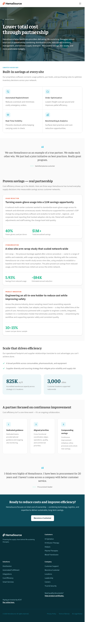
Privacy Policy (51, 614)
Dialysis (47, 547)
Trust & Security (50, 586)
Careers (47, 582)
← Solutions (8, 19)
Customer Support (52, 566)
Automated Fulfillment (11, 570)
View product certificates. (54, 596)
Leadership (49, 578)
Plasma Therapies (51, 550)
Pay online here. (9, 602)
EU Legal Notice (77, 614)
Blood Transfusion (51, 554)
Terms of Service (64, 614)
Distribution (7, 566)
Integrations (7, 574)
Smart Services (8, 582)
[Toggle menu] (80, 3)
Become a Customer (42, 518)
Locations (48, 574)
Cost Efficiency (8, 578)
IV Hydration (49, 539)
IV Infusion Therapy (52, 543)
